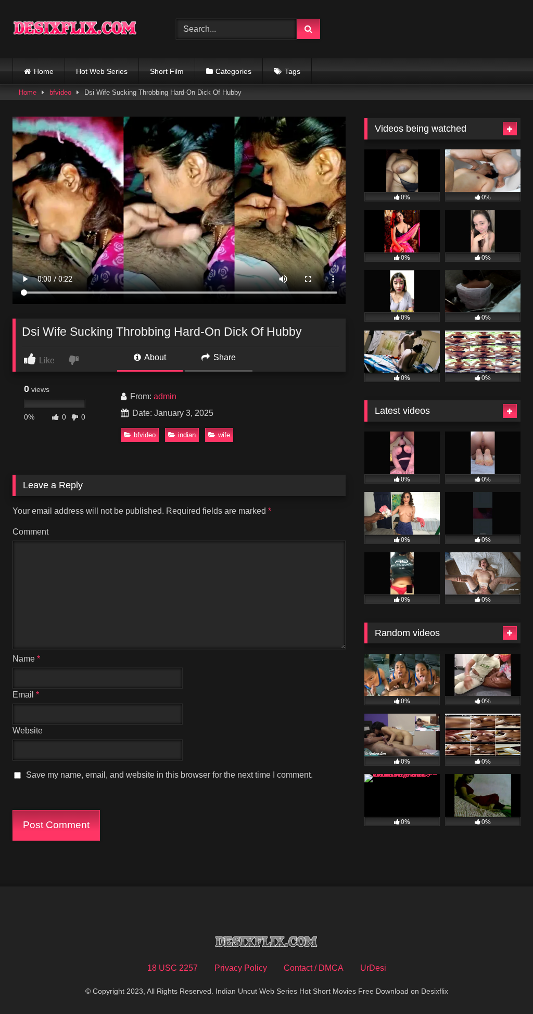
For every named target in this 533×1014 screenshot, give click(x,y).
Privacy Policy (240, 968)
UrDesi (373, 968)
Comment (30, 531)
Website (27, 730)
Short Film (167, 71)
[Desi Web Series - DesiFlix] (82, 29)
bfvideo (60, 92)
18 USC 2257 (172, 968)
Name (26, 658)
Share (223, 357)
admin (165, 396)
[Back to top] (500, 983)
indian (187, 435)
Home (44, 71)
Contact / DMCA (314, 968)
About (154, 357)
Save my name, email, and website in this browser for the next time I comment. (169, 774)
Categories (233, 71)
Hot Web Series (102, 71)
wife (224, 435)
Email (25, 694)
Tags (292, 71)
